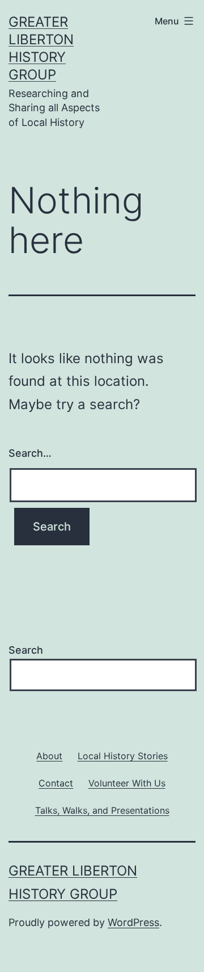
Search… (30, 453)
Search (25, 650)
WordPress (133, 922)
